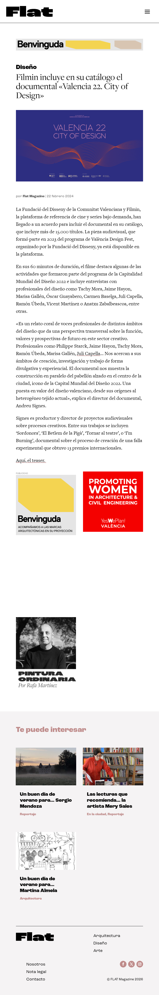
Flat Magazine (34, 196)
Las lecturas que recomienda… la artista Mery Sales (109, 800)
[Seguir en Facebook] (123, 964)
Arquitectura (31, 898)
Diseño (26, 67)
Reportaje (28, 814)
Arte (97, 951)
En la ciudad (96, 814)
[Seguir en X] (131, 964)
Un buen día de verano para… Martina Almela (38, 885)
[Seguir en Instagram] (139, 964)
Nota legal (36, 972)
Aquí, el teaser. (31, 460)
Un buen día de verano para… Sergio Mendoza (46, 800)
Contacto (35, 979)
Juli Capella (88, 353)
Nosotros (35, 964)
